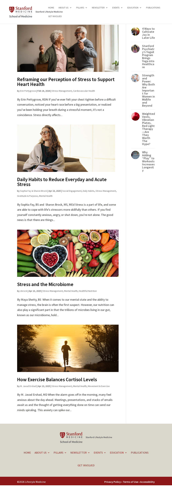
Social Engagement (72, 190)
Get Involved (55, 16)
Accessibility (147, 481)
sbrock (23, 290)
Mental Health (46, 195)
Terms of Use (131, 481)
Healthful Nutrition (88, 290)
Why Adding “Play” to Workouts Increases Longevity (148, 161)
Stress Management (62, 90)
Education (132, 7)
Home (51, 7)
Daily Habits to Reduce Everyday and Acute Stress (62, 181)
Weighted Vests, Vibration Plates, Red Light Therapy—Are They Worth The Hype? (148, 129)
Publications (153, 7)
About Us (63, 7)
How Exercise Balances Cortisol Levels (57, 379)
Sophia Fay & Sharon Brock (33, 190)
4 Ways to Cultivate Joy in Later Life (148, 33)
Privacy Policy (112, 481)
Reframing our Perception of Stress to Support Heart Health (66, 81)
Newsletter (98, 7)
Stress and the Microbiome (45, 284)
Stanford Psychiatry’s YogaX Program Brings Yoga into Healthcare (148, 56)
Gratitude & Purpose (27, 195)
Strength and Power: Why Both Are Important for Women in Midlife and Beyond (148, 90)
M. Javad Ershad (28, 386)
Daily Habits (88, 190)
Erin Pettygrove (28, 90)
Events (116, 7)
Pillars (80, 7)
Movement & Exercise (99, 386)
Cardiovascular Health (84, 90)
